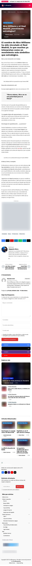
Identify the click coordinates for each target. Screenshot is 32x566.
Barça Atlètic (6, 503)
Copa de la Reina (7, 518)
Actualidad (4, 233)
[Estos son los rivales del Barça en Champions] (16, 373)
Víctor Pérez (21, 435)
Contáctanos (6, 535)
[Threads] (15, 472)
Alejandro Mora (9, 34)
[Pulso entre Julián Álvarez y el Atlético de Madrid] (4, 388)
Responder (27, 278)
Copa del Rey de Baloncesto (10, 524)
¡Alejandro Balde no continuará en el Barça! (19, 404)
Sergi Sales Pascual (8, 382)
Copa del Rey (6, 507)
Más (3, 531)
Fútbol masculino (12, 12)
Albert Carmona (6, 452)
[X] (6, 472)
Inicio (5, 12)
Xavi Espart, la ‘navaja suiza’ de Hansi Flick (17, 1)
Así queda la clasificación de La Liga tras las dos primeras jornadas (22, 450)
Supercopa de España (8, 512)
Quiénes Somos (7, 533)
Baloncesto (5, 523)
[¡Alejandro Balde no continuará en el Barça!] (4, 404)
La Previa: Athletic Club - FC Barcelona (16, 290)
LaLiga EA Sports (7, 510)
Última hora (22, 233)
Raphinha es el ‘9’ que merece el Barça (23, 431)
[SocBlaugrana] (6, 5)
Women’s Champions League (10, 520)
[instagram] (9, 472)
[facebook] (2, 472)
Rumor (5, 501)
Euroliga (5, 527)
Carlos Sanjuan (22, 455)
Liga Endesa (6, 529)
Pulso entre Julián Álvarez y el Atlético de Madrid (19, 389)
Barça (9, 233)
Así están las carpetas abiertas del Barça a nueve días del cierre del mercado (19, 397)
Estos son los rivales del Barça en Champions (16, 380)
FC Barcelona (15, 233)
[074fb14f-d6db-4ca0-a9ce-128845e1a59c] (16, 216)
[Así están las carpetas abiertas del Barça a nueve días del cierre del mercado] (4, 396)
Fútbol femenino (6, 514)
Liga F (4, 516)
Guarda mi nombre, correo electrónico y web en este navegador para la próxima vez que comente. (15, 335)
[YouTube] (12, 472)
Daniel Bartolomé (7, 435)
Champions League (8, 505)
